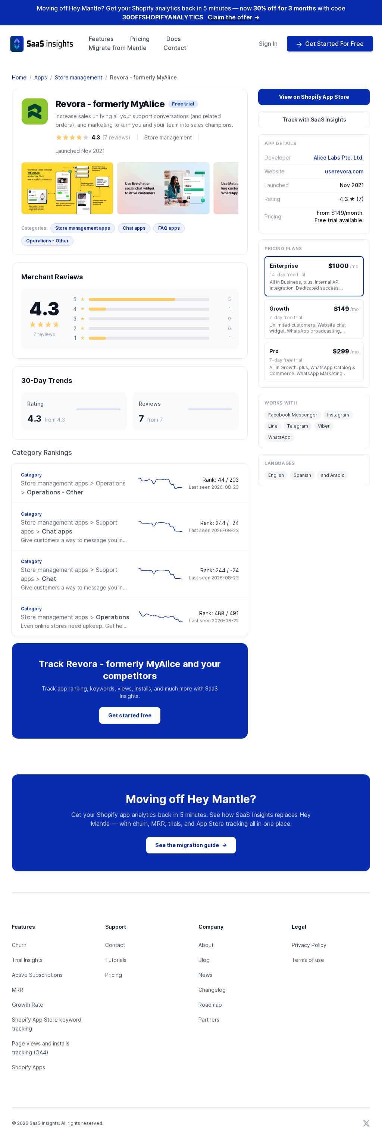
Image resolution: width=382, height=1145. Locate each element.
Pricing (140, 39)
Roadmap (210, 1004)
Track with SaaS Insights (314, 119)
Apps (40, 77)
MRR (17, 990)
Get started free (129, 715)
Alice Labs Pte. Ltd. (339, 157)
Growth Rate (27, 1004)
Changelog (212, 990)
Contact (174, 47)
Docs (173, 39)
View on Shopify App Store (314, 97)
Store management (78, 77)
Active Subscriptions (37, 975)
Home (19, 77)
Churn (19, 945)
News (205, 975)
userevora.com (344, 171)
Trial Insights (27, 960)
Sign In (268, 43)
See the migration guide (191, 845)
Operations (75, 617)
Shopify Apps (28, 1067)
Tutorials (115, 960)
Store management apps (82, 228)
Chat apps (134, 228)
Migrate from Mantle (118, 47)
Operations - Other (47, 240)
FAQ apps (169, 228)
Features (101, 39)
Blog (204, 960)
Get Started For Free (334, 43)
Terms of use (308, 960)
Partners (208, 1019)
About (205, 945)
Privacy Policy (309, 945)
